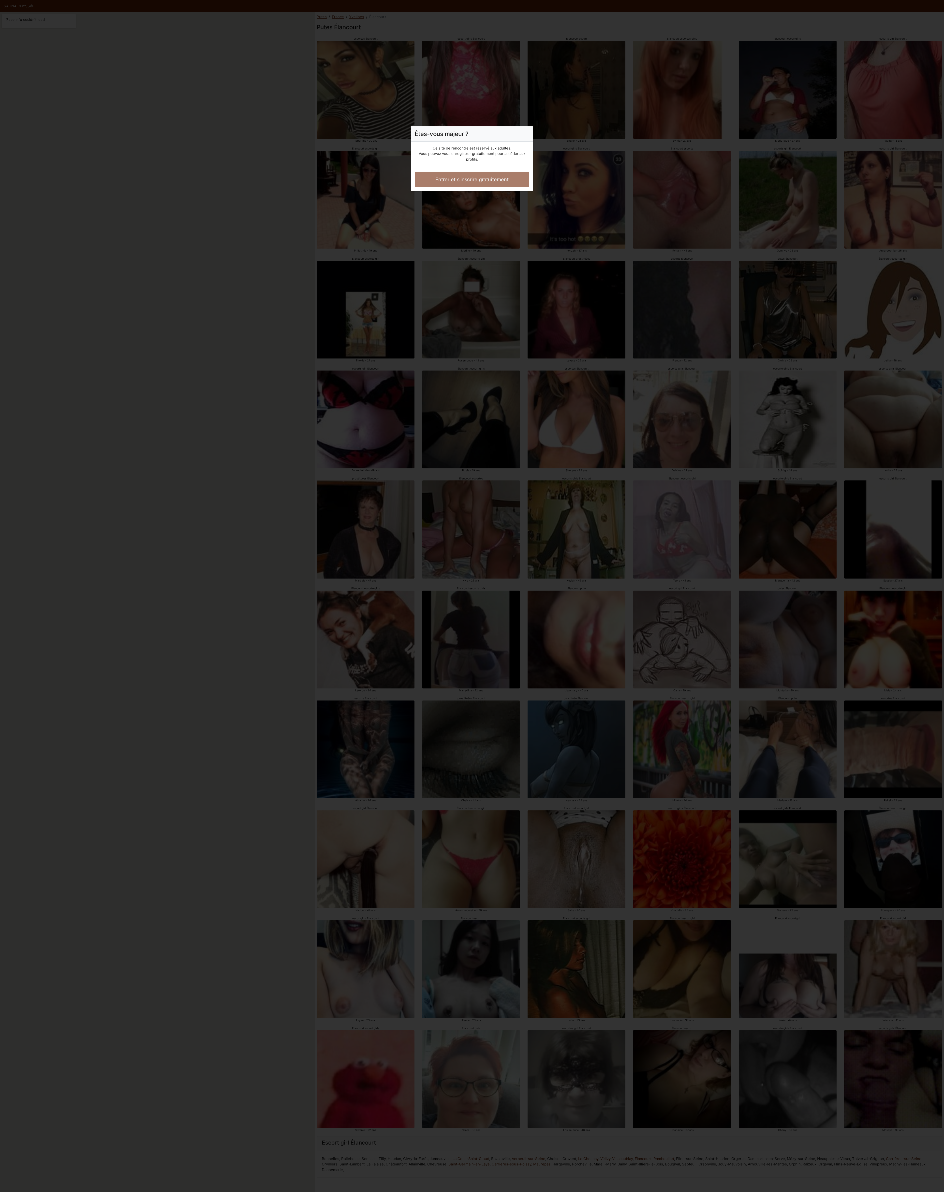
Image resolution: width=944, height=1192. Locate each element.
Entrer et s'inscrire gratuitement (472, 179)
